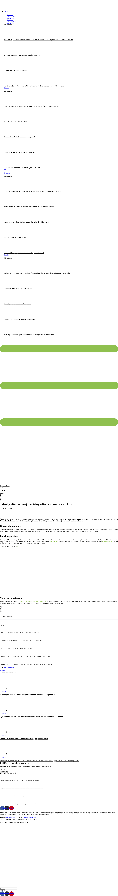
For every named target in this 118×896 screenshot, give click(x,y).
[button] (59, 495)
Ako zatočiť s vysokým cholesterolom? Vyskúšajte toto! (24, 253)
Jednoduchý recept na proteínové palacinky (20, 319)
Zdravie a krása (11, 16)
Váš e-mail (3, 769)
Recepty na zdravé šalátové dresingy (17, 304)
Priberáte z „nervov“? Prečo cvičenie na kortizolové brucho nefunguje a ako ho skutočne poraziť (38, 40)
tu (17, 546)
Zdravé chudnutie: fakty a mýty (15, 237)
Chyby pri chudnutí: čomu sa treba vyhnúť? (19, 137)
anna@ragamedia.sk (30, 817)
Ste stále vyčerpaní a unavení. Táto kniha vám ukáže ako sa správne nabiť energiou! (34, 86)
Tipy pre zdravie (4, 486)
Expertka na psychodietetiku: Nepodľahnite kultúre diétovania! (26, 222)
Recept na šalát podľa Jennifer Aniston (18, 288)
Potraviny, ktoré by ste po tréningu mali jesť (19, 152)
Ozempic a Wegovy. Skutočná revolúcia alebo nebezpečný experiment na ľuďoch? (34, 191)
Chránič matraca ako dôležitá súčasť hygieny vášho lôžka (17, 648)
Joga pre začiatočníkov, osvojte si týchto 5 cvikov (22, 168)
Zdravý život (11, 18)
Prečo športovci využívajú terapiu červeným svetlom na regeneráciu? (20, 632)
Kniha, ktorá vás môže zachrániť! (15, 71)
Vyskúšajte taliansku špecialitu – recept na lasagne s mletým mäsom (29, 335)
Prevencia (10, 15)
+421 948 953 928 (10, 817)
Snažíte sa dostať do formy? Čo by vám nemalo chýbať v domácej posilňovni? (32, 106)
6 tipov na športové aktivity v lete (16, 122)
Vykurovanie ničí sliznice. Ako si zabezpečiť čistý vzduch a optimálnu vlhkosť (22, 640)
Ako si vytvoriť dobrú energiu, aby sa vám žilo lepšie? (22, 55)
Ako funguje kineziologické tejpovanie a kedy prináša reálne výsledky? (20, 804)
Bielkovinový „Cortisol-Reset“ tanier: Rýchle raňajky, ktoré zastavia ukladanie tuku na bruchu (37, 273)
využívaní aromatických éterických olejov (33, 601)
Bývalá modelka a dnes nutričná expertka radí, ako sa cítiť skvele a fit (29, 207)
